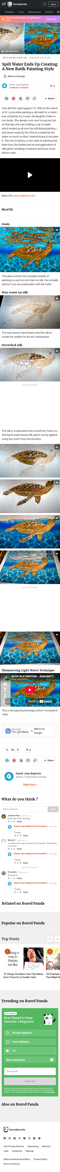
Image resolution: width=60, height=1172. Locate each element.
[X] (19, 1138)
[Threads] (29, 1138)
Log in (53, 4)
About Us (46, 1146)
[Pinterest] (14, 1138)
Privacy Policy (40, 1159)
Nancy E (11, 840)
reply (19, 821)
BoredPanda (17, 4)
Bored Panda (14, 1129)
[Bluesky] (24, 1138)
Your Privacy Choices (13, 1146)
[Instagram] (9, 1138)
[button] (50, 939)
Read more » (30, 784)
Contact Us (17, 1151)
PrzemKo (12, 872)
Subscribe (30, 1081)
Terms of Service (11, 1164)
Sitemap (29, 1151)
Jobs (5, 1151)
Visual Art (21, 58)
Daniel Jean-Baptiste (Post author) (30, 826)
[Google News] (39, 1138)
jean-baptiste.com (24, 195)
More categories (15, 1059)
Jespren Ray (14, 815)
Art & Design (9, 58)
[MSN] (34, 1138)
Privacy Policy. (50, 1092)
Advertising (32, 1146)
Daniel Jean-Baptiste (19, 85)
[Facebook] (4, 1138)
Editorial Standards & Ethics (16, 1159)
